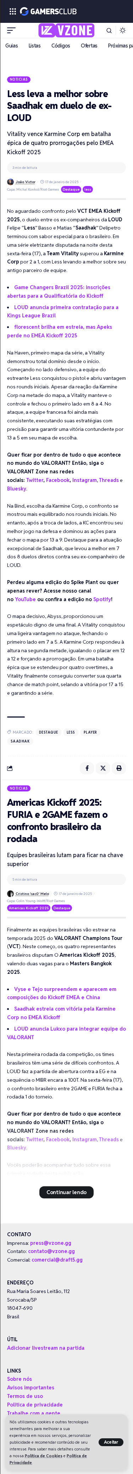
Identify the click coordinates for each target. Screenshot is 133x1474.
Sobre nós (19, 1379)
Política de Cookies (43, 1455)
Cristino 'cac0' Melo (32, 893)
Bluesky (16, 489)
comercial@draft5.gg (57, 1260)
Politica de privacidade (35, 1405)
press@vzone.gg (50, 1243)
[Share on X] (103, 768)
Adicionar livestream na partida (45, 1348)
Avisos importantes (30, 1387)
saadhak (20, 741)
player (90, 732)
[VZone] (66, 30)
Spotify (102, 599)
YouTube (25, 599)
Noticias (19, 79)
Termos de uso (25, 1396)
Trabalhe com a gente (33, 1413)
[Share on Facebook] (87, 768)
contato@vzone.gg (51, 1251)
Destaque (71, 189)
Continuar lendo (66, 1192)
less (87, 189)
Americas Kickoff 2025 (29, 908)
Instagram (84, 480)
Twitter (34, 480)
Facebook (58, 480)
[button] (111, 1442)
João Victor (25, 182)
